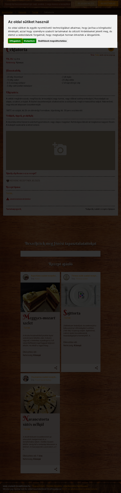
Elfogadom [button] (15, 41)
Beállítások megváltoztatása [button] (52, 41)
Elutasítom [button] (29, 41)
